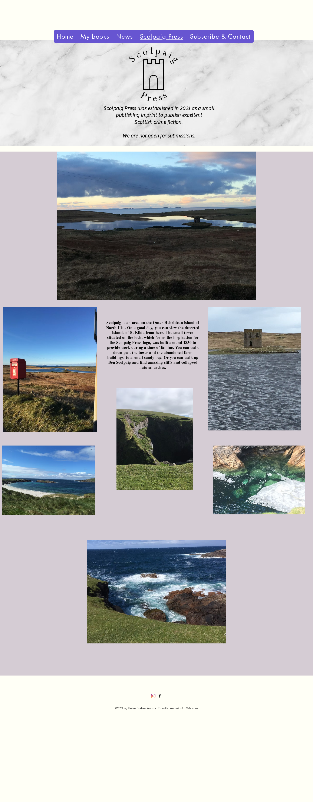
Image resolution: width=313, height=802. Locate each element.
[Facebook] (160, 696)
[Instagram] (153, 696)
